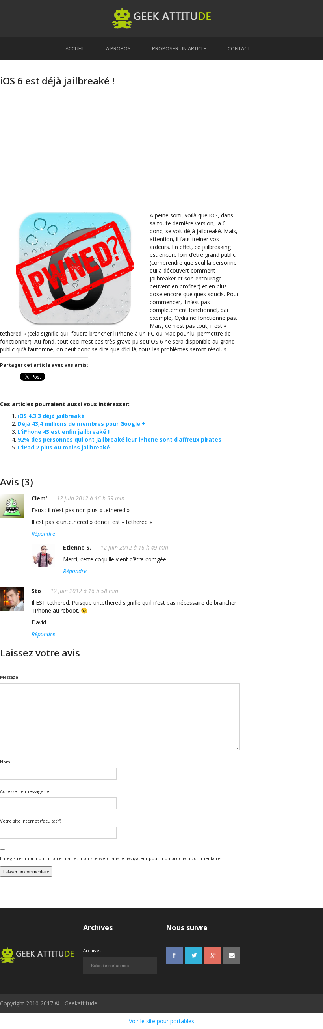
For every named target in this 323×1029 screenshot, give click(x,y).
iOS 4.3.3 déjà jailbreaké (51, 416)
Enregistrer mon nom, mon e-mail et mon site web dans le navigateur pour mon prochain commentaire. (111, 858)
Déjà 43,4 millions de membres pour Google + (81, 423)
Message (9, 677)
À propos (118, 48)
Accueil (75, 48)
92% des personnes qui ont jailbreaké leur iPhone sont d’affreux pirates (119, 439)
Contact (239, 48)
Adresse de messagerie (24, 791)
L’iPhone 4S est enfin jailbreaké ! (64, 431)
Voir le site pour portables (161, 1021)
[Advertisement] (120, 156)
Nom (5, 762)
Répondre (43, 533)
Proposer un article (179, 48)
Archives (92, 950)
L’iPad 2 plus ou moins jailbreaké (64, 447)
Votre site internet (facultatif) (30, 821)
